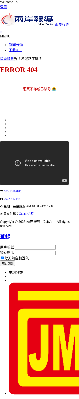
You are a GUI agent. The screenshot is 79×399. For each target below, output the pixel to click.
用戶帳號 (7, 247)
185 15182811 (13, 191)
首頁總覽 (7, 59)
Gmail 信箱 (26, 213)
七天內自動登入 (16, 258)
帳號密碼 (7, 253)
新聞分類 (16, 45)
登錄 (3, 7)
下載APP (15, 50)
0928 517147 (12, 198)
